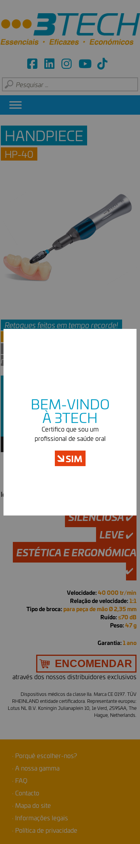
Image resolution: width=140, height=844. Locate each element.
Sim (74, 458)
